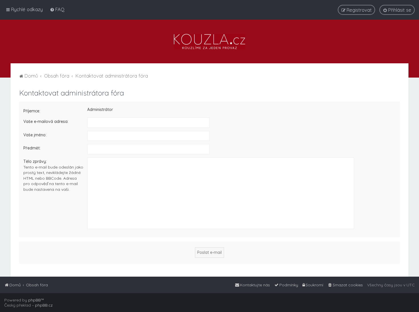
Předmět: (31, 148)
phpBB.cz (44, 305)
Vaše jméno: (34, 134)
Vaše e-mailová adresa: (45, 121)
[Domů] (209, 41)
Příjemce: (31, 111)
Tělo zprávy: (35, 161)
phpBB (34, 300)
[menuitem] (57, 9)
